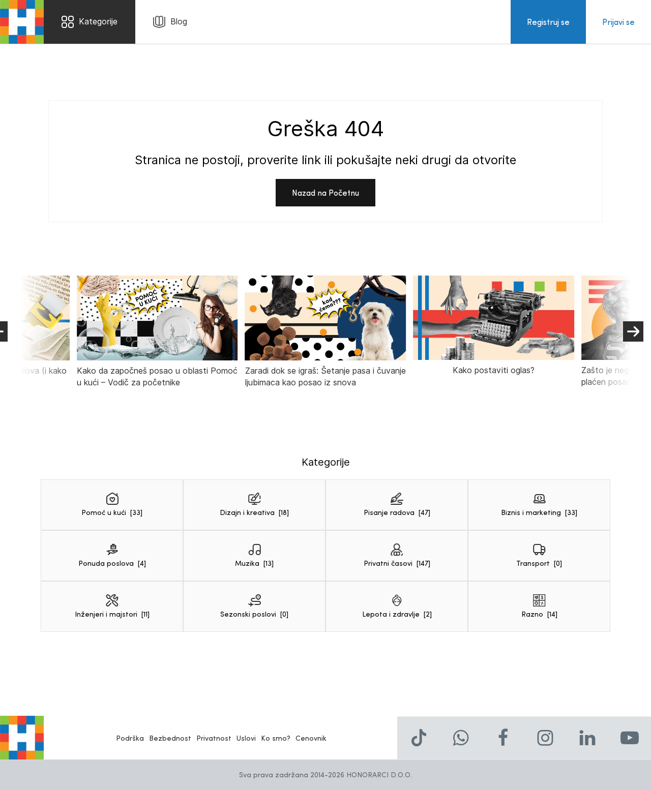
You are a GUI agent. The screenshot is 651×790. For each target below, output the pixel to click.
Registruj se (548, 21)
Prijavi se (618, 21)
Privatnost (213, 738)
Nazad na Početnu (325, 192)
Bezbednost (170, 738)
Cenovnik (311, 738)
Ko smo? (275, 738)
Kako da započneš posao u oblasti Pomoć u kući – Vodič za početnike (157, 376)
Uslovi (246, 738)
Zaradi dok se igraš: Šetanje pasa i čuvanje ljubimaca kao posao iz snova (325, 376)
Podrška (130, 738)
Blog (178, 21)
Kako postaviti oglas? (494, 370)
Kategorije (98, 21)
